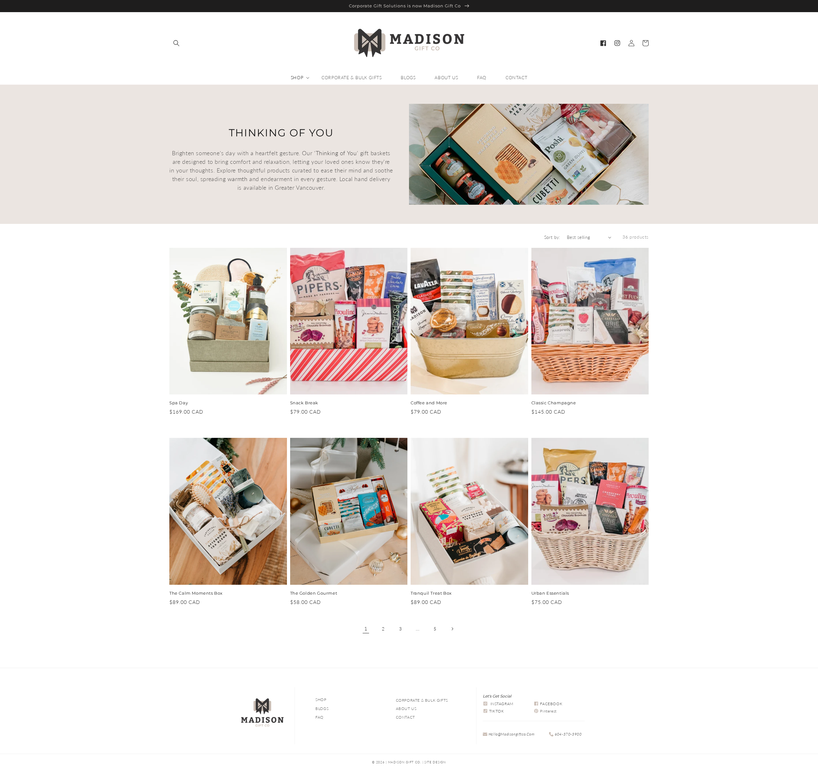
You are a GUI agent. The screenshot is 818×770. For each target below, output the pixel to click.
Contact (405, 717)
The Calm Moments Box (196, 593)
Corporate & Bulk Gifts (422, 700)
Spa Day (178, 402)
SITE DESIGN (435, 762)
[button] (176, 43)
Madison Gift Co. (404, 762)
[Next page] (452, 629)
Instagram (501, 703)
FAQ (319, 717)
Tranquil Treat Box (431, 593)
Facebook (551, 703)
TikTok (496, 711)
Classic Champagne (553, 402)
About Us (406, 708)
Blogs (321, 708)
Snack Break (304, 402)
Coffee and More (429, 402)
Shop (320, 699)
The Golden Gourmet (313, 593)
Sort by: (552, 237)
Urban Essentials (550, 593)
